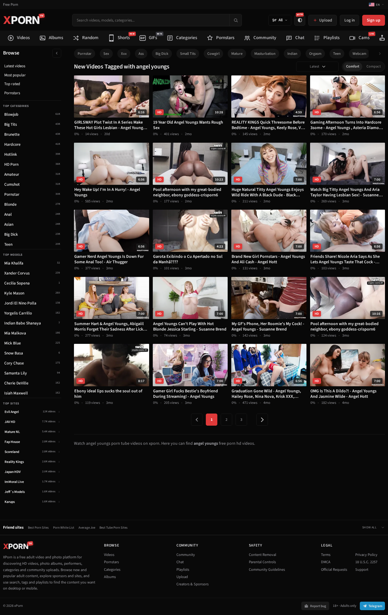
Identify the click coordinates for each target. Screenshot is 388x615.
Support (361, 569)
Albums (110, 577)
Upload (182, 577)
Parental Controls (262, 562)
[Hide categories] (56, 53)
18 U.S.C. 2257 (366, 562)
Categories (112, 569)
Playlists (182, 569)
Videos (109, 554)
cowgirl (213, 53)
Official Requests (334, 569)
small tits (188, 53)
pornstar (85, 53)
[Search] (235, 20)
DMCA (325, 562)
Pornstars (12, 93)
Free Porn (10, 5)
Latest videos (14, 66)
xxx (124, 53)
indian (292, 53)
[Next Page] (262, 420)
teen (337, 53)
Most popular (15, 75)
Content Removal (262, 554)
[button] (381, 54)
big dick (162, 53)
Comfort (352, 66)
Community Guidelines (267, 569)
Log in (349, 20)
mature (236, 53)
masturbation (265, 53)
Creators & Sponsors (192, 584)
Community (185, 554)
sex (106, 53)
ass (141, 53)
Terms (325, 554)
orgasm (315, 53)
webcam (359, 53)
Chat (180, 562)
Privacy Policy (366, 554)
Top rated (12, 84)
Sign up (373, 20)
